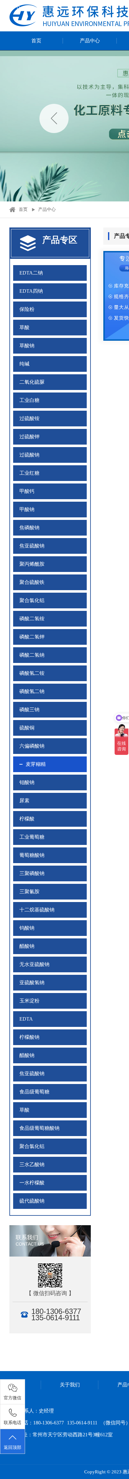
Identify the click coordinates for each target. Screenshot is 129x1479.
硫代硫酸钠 (31, 1201)
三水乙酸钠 (31, 1164)
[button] (54, 118)
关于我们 (70, 1384)
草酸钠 (26, 345)
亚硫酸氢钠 (31, 982)
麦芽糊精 (36, 764)
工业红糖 (29, 473)
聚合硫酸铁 (31, 582)
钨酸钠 (26, 928)
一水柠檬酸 (31, 1182)
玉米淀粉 (29, 1000)
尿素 (24, 800)
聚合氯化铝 (31, 600)
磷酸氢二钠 (31, 691)
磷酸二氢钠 (31, 655)
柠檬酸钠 (29, 1037)
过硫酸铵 (29, 418)
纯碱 (24, 363)
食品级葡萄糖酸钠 (39, 1128)
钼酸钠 (26, 782)
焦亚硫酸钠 (31, 545)
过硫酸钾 (29, 436)
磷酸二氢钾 (31, 636)
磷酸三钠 (29, 709)
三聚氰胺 (29, 891)
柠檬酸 (26, 818)
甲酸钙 (26, 491)
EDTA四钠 (31, 291)
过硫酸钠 (29, 454)
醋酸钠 (26, 946)
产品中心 (90, 40)
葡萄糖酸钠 (31, 855)
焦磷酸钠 (29, 527)
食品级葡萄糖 (34, 1091)
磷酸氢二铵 (31, 673)
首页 (36, 40)
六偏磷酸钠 (31, 746)
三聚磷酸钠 (31, 873)
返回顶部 (12, 1447)
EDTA (26, 1019)
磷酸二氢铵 (31, 618)
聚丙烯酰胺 (31, 564)
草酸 (24, 327)
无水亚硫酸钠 (34, 964)
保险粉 (26, 309)
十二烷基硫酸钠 (36, 909)
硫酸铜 (26, 727)
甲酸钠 (26, 509)
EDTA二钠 (31, 272)
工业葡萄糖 (31, 837)
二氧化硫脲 (31, 382)
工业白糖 (29, 400)
